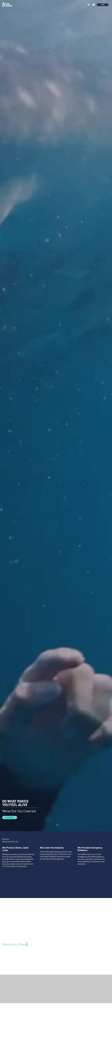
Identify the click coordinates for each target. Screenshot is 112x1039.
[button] (88, 4)
